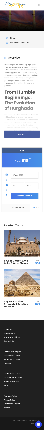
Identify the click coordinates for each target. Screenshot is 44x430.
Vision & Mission (10, 333)
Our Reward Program (12, 351)
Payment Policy (10, 396)
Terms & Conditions (12, 359)
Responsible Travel (12, 355)
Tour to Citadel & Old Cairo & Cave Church (16, 262)
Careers (7, 363)
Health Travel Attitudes (13, 374)
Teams (7, 407)
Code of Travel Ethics (13, 378)
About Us (8, 329)
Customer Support (12, 404)
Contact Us (9, 341)
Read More (22, 134)
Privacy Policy (9, 400)
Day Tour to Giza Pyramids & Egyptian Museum (16, 304)
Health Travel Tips (11, 381)
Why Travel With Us (12, 337)
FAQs (6, 385)
